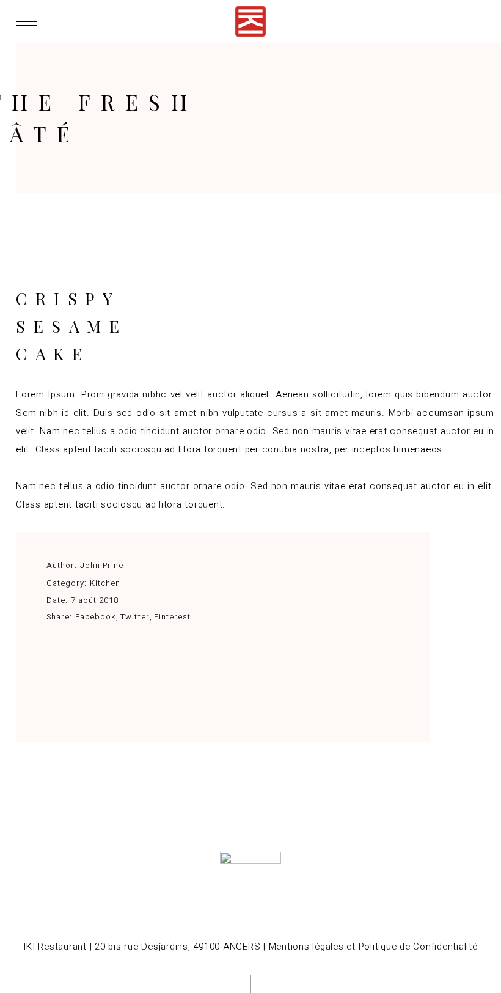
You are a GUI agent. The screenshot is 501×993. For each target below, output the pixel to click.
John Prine (101, 565)
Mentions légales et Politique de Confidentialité (373, 946)
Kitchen (105, 583)
